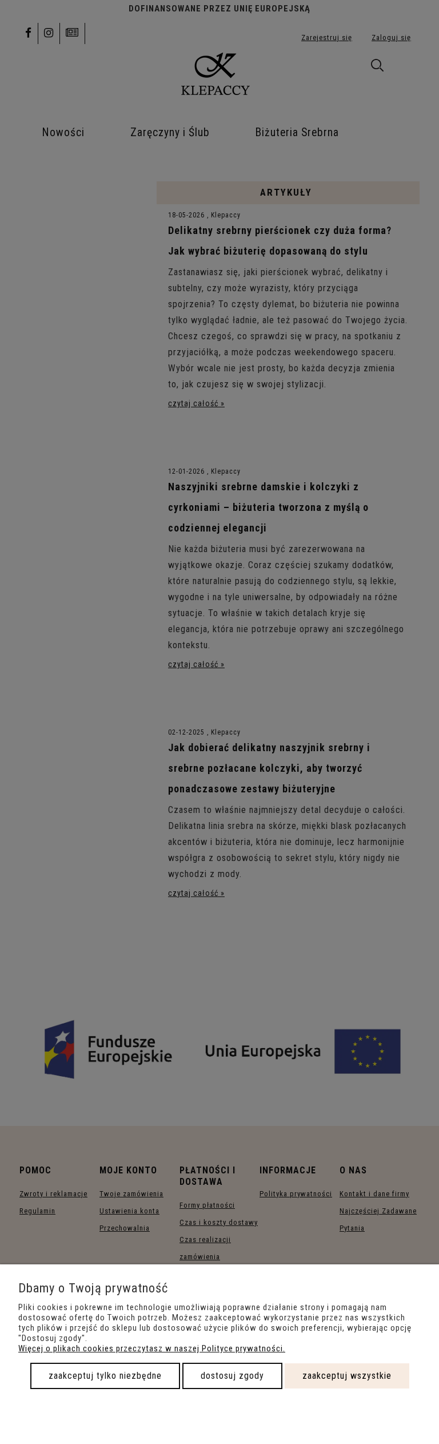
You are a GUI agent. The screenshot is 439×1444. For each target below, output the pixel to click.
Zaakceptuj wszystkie (347, 1375)
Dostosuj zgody (232, 1375)
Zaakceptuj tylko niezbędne (105, 1375)
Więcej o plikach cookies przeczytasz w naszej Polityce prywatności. (151, 1348)
